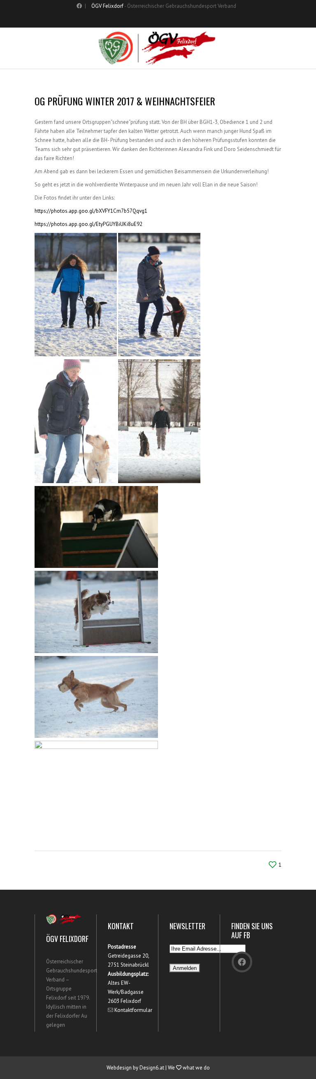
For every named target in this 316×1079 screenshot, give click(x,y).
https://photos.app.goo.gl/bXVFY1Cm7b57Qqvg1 (91, 210)
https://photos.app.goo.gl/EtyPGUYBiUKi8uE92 (88, 224)
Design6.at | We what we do (174, 1067)
